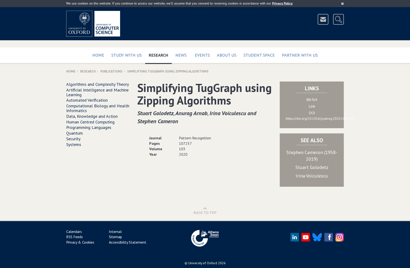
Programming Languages (88, 127)
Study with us (126, 55)
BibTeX (311, 99)
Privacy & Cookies (80, 242)
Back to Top (205, 212)
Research (160, 55)
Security (73, 138)
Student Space (259, 55)
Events (202, 55)
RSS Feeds (74, 236)
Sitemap (115, 236)
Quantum (74, 133)
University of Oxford (202, 263)
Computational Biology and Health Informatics (97, 108)
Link (312, 106)
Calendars (74, 231)
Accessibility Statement (127, 242)
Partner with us (300, 55)
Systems (73, 144)
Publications (111, 71)
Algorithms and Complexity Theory (97, 84)
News (180, 55)
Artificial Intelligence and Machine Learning (97, 92)
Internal (115, 231)
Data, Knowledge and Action (92, 116)
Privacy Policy (282, 3)
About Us (226, 55)
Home (98, 55)
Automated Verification (87, 100)
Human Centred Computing (90, 122)
